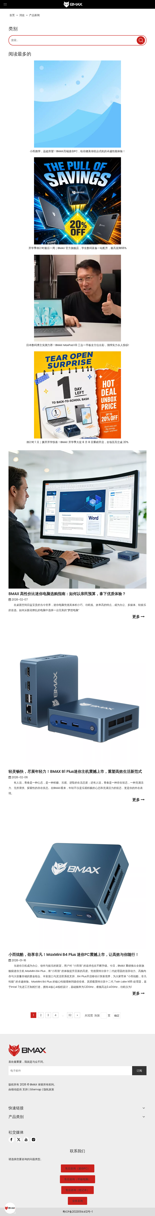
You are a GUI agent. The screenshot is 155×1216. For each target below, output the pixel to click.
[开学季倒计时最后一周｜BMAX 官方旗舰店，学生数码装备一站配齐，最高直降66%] (77, 200)
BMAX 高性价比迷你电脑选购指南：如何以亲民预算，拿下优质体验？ (67, 593)
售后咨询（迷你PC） (77, 1168)
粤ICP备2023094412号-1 (78, 1212)
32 (69, 1015)
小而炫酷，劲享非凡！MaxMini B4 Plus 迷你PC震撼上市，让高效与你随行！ (74, 954)
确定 (116, 1015)
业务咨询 (77, 1201)
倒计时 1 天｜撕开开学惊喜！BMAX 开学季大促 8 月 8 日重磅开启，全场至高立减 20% (77, 442)
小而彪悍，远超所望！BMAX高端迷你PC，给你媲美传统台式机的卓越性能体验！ (77, 151)
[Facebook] (11, 1139)
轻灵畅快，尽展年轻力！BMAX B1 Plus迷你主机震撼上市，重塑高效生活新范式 (75, 771)
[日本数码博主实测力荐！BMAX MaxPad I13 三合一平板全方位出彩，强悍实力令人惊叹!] (77, 297)
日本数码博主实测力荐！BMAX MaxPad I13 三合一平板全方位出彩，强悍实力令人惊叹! (77, 345)
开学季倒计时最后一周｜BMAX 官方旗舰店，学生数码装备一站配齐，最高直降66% (78, 248)
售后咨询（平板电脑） (77, 1179)
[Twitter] (19, 1139)
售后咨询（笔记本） (77, 1190)
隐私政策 (48, 1089)
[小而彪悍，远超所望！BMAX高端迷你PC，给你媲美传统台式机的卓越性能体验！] (77, 104)
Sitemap (35, 1089)
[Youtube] (26, 1139)
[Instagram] (33, 1139)
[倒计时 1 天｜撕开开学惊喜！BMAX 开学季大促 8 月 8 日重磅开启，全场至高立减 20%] (77, 394)
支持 (25, 1089)
